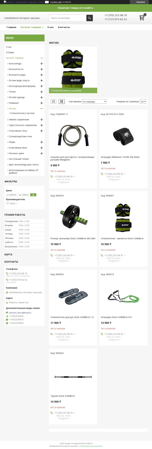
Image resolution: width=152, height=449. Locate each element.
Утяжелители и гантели (22, 113)
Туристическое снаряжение (23, 125)
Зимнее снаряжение (19, 119)
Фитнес (12, 108)
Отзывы (10, 52)
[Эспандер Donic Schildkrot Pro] (123, 296)
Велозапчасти (16, 69)
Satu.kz (89, 443)
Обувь (12, 142)
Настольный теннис (19, 158)
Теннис (12, 91)
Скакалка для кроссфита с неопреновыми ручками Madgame (72, 158)
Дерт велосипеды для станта (23, 164)
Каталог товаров (31, 27)
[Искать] (89, 18)
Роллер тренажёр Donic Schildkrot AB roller (73, 238)
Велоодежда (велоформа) (22, 86)
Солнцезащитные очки (20, 136)
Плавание (14, 102)
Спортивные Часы (18, 130)
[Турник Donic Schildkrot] (73, 375)
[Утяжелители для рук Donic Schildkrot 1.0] (73, 296)
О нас (50, 27)
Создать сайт (56, 2)
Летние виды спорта (19, 80)
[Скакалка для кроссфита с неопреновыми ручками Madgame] (73, 136)
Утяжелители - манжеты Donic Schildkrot (122, 238)
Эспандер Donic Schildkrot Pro (116, 317)
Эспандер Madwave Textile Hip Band (120, 157)
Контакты (64, 27)
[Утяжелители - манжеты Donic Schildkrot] (123, 217)
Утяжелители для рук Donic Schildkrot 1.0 (72, 317)
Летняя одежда (16, 97)
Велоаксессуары (17, 74)
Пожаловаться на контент (91, 446)
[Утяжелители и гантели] (73, 70)
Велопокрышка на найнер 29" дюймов (24, 171)
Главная (11, 27)
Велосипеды (15, 63)
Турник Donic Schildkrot (62, 395)
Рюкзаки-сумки (16, 153)
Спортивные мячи (18, 147)
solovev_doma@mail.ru (20, 312)
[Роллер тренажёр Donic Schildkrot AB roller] (73, 217)
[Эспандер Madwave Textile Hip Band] (123, 136)
